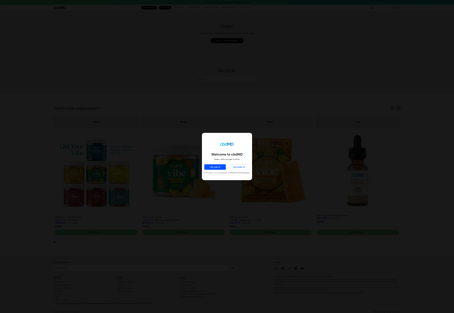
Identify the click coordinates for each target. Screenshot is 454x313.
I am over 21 (215, 167)
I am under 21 (239, 167)
